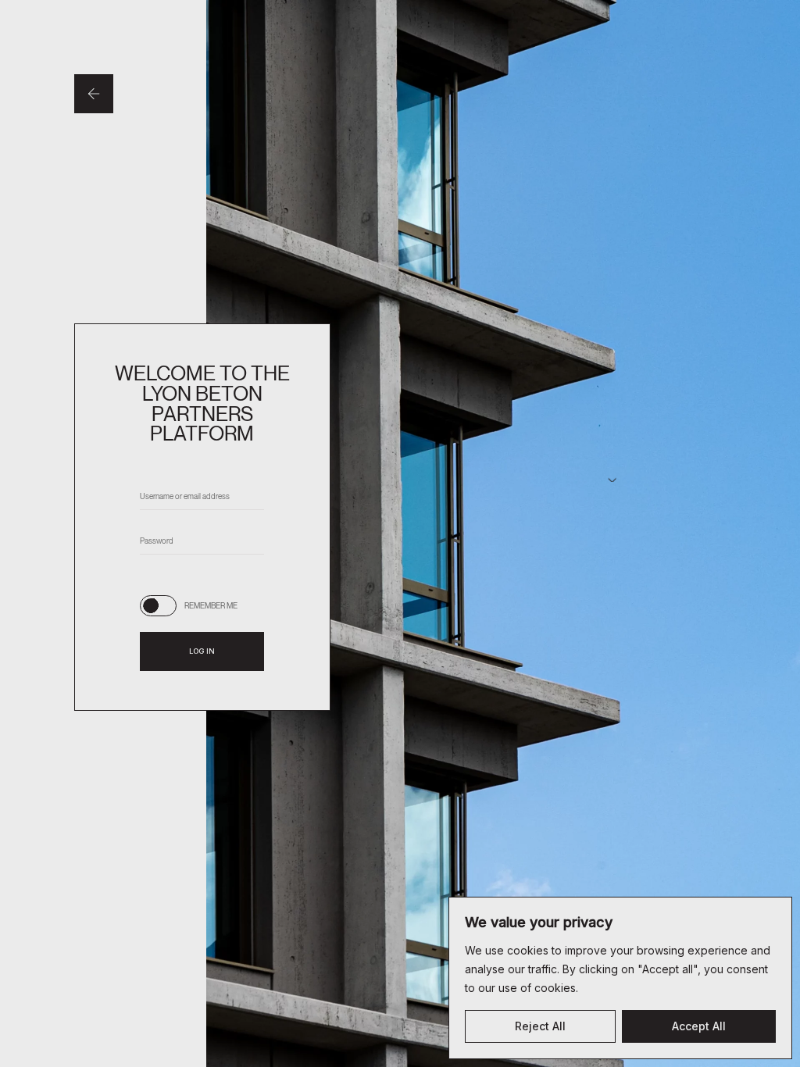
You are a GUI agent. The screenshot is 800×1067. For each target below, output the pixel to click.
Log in (202, 651)
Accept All (699, 1026)
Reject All (540, 1026)
